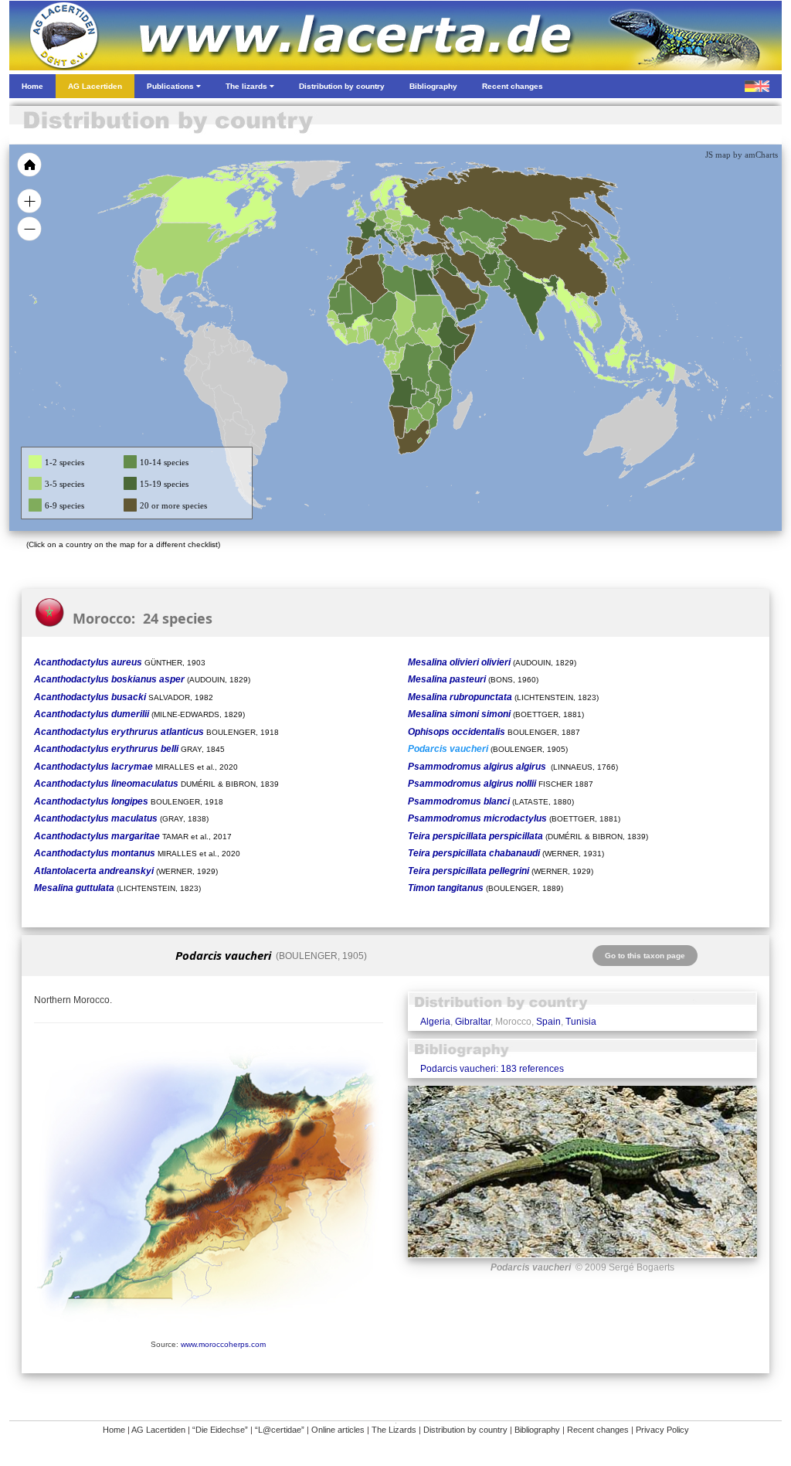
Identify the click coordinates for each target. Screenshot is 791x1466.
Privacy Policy (662, 1429)
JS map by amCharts (741, 154)
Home (114, 1429)
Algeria (435, 1021)
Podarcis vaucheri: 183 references (492, 1068)
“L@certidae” (279, 1429)
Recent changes (598, 1429)
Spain (548, 1021)
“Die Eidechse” (220, 1429)
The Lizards (394, 1429)
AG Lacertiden (158, 1429)
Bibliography (537, 1429)
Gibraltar (473, 1021)
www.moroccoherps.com (223, 1344)
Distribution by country (465, 1429)
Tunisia (580, 1021)
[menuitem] (474, 289)
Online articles (338, 1429)
